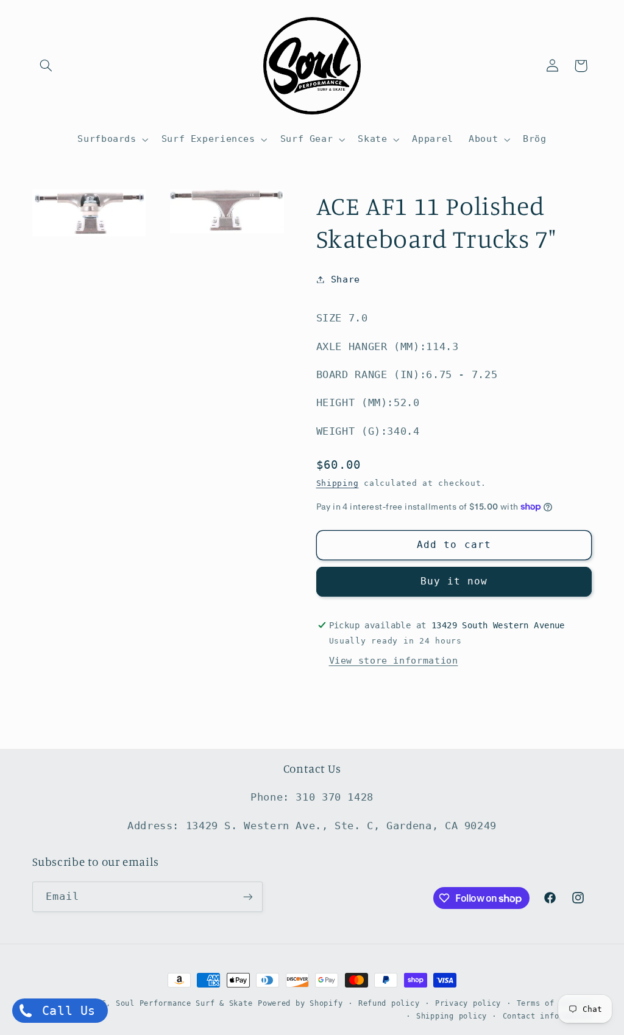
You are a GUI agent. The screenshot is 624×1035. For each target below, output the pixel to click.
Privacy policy (468, 1003)
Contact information (547, 1016)
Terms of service (554, 1003)
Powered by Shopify (300, 1003)
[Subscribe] (247, 896)
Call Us (65, 1010)
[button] (46, 66)
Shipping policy (451, 1016)
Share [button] (345, 279)
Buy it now (454, 581)
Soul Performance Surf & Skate (184, 1003)
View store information (393, 660)
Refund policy (389, 1003)
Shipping (337, 483)
